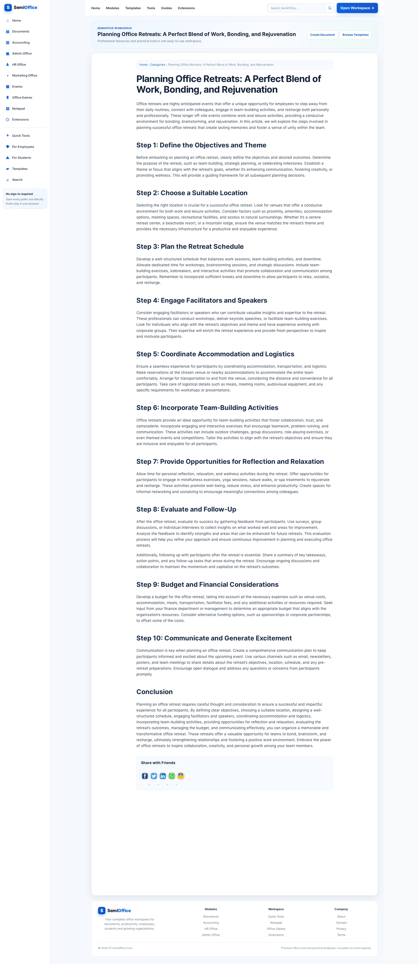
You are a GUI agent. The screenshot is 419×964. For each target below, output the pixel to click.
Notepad (15, 108)
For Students (18, 157)
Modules (112, 8)
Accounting (18, 42)
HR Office (16, 64)
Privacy (341, 928)
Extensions (17, 119)
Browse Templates (356, 34)
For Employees (20, 146)
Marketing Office (22, 75)
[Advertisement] (234, 839)
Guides (166, 8)
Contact (341, 922)
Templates (17, 168)
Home (14, 20)
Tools (151, 8)
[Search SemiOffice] (330, 8)
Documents (18, 31)
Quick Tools (18, 135)
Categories (157, 64)
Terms (341, 935)
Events (14, 86)
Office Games (19, 97)
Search (15, 179)
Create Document (322, 34)
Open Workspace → (357, 8)
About (341, 916)
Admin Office (19, 53)
